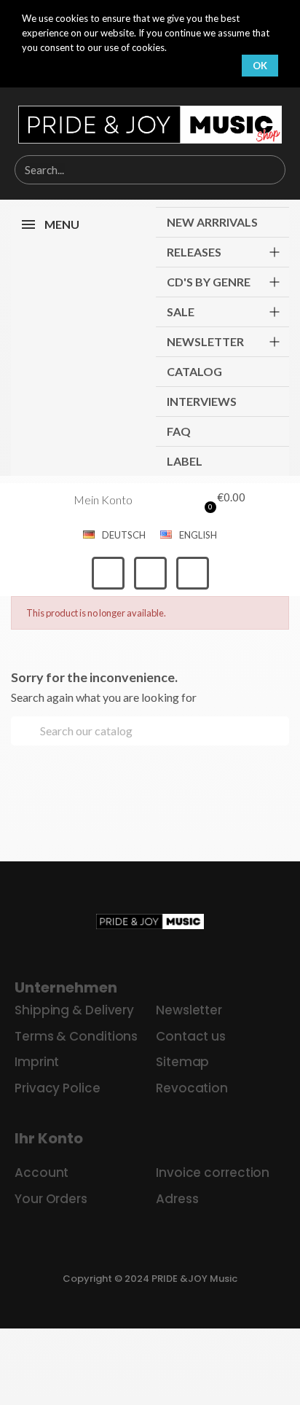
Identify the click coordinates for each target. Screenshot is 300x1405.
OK (260, 65)
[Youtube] (192, 573)
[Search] (270, 170)
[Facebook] (108, 573)
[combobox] (126, 170)
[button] (221, 500)
